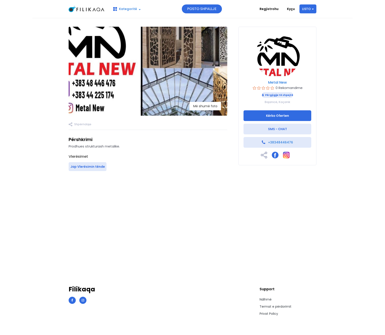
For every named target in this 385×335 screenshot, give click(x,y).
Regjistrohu (269, 9)
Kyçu (291, 9)
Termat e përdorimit (275, 306)
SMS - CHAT (277, 129)
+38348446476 (280, 142)
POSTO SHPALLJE (202, 8)
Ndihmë (266, 299)
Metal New (277, 82)
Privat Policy (269, 313)
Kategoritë (128, 9)
